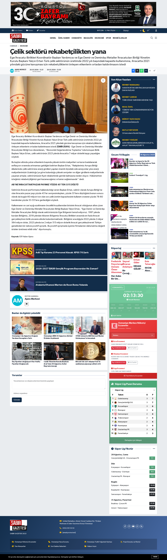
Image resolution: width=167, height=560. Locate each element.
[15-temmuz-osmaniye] (83, 14)
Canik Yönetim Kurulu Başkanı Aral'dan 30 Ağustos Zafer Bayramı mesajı (56, 364)
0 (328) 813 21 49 (119, 362)
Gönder (17, 400)
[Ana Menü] (156, 38)
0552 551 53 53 (68, 528)
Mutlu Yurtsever (130, 130)
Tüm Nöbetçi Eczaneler (134, 376)
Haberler (13, 46)
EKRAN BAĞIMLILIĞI (130, 122)
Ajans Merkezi (32, 299)
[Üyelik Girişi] (155, 30)
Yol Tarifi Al (133, 348)
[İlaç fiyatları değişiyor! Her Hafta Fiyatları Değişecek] (27, 351)
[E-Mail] (27, 304)
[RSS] (141, 526)
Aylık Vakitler (117, 315)
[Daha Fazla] (146, 71)
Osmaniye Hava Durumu (60, 542)
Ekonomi (24, 46)
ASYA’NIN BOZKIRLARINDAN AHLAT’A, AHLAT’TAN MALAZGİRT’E (138, 144)
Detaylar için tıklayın (133, 440)
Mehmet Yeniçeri (130, 140)
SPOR (108, 38)
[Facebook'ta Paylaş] (133, 71)
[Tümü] (154, 80)
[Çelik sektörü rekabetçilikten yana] (58, 104)
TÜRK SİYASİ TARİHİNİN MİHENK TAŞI (137, 100)
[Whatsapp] (137, 526)
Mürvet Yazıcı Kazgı (131, 119)
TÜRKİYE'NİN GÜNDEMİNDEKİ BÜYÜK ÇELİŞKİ (138, 111)
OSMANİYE (76, 38)
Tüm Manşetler (20, 546)
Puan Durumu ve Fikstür (131, 542)
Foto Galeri (18, 30)
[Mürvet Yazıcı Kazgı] (115, 121)
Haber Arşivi (91, 546)
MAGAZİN (88, 38)
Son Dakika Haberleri (58, 546)
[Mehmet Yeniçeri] (115, 143)
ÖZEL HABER (64, 38)
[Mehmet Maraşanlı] (115, 88)
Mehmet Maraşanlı (131, 85)
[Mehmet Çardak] (115, 99)
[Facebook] (125, 526)
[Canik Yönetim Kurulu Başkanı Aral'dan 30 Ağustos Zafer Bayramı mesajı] (59, 351)
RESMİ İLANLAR (120, 38)
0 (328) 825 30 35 (119, 348)
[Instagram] (129, 526)
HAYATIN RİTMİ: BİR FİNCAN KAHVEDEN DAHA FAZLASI (138, 89)
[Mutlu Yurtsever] (115, 132)
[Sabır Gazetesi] (18, 38)
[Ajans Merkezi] (17, 300)
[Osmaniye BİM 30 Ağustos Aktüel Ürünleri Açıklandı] (59, 325)
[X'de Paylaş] (137, 71)
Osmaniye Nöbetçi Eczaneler (25, 542)
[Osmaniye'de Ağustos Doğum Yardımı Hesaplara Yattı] (27, 325)
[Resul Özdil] (115, 110)
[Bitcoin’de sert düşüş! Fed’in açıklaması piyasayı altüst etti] (90, 351)
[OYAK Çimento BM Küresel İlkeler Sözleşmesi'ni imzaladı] (90, 325)
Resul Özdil (127, 107)
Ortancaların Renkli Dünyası (133, 133)
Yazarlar (42, 30)
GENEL (53, 38)
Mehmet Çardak (129, 97)
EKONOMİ (99, 38)
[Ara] (152, 38)
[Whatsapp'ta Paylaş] (142, 71)
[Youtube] (133, 526)
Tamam (155, 556)
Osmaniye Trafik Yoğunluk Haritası (99, 542)
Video (31, 30)
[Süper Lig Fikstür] (154, 449)
